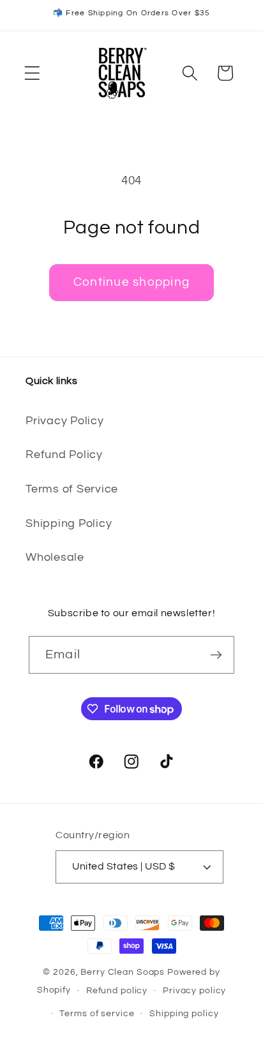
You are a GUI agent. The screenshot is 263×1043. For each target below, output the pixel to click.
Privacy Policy (65, 421)
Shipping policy (183, 1013)
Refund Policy (64, 455)
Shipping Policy (69, 523)
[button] (32, 73)
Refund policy (116, 990)
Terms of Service (72, 489)
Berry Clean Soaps (122, 972)
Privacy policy (194, 990)
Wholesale (55, 557)
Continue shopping (131, 282)
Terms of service (96, 1013)
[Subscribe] (216, 654)
